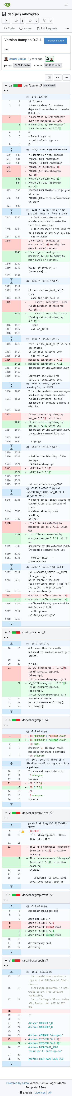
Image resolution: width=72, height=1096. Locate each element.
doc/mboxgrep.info (35, 812)
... (6, 49)
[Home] (7, 4)
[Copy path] (40, 85)
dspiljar (13, 14)
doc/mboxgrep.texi (35, 895)
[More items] (67, 28)
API (50, 1092)
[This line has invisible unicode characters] (22, 831)
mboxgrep (30, 14)
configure (31, 85)
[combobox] (49, 77)
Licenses (40, 1092)
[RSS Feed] (6, 21)
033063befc (53, 65)
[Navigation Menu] (66, 5)
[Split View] (58, 77)
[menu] (66, 77)
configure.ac (31, 632)
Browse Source (55, 40)
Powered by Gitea (17, 1082)
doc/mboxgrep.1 (33, 720)
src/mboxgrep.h (33, 960)
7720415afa (22, 65)
